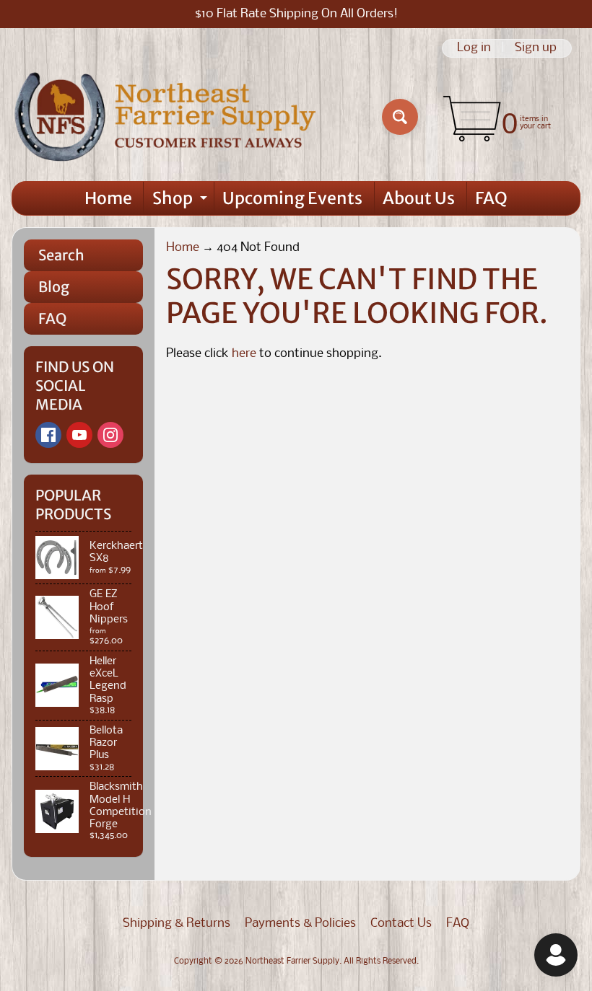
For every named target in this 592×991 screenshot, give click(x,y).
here (244, 354)
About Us (419, 198)
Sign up (536, 48)
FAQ (491, 198)
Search (61, 255)
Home (108, 198)
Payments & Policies (300, 923)
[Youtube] (79, 435)
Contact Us (401, 923)
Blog (53, 287)
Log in (474, 48)
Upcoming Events (292, 198)
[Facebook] (48, 435)
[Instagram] (110, 435)
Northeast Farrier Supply (292, 961)
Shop (181, 201)
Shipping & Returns (176, 923)
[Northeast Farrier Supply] (169, 116)
